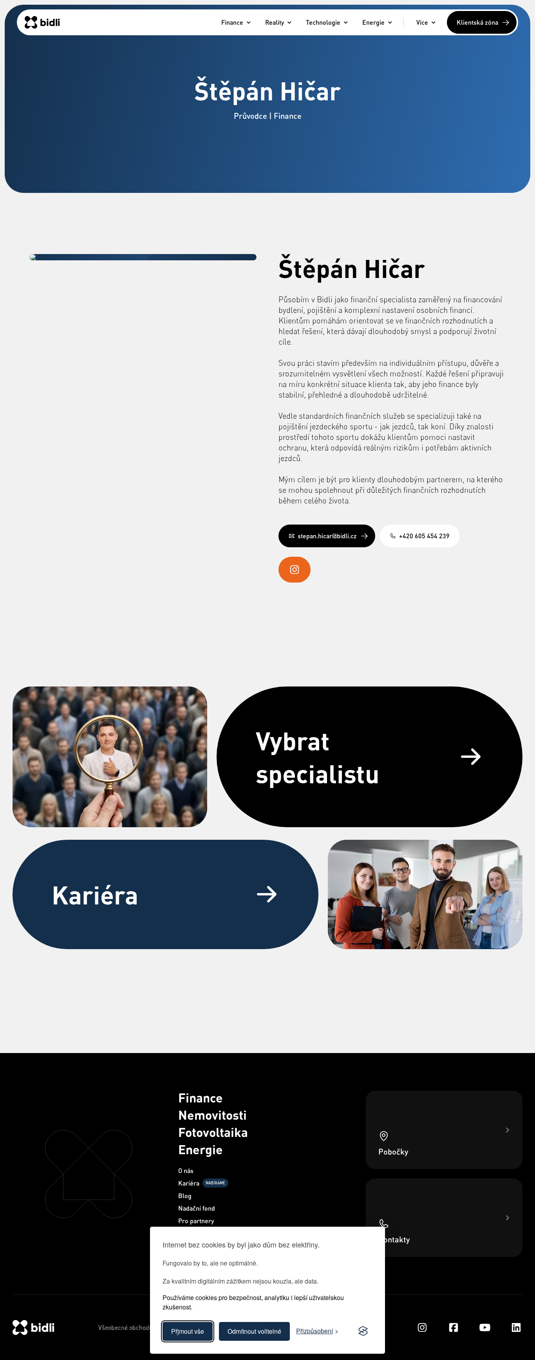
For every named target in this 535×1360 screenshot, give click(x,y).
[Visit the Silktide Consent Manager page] (363, 1331)
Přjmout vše (187, 1331)
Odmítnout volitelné (254, 1331)
